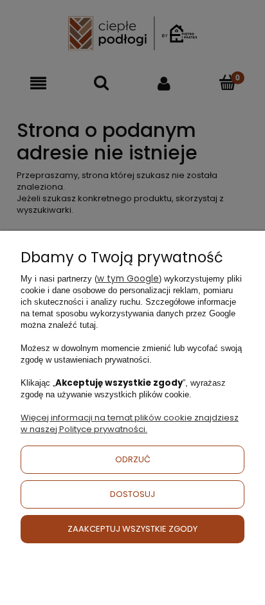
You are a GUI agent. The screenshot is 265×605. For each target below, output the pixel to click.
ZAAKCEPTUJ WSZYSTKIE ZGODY (132, 529)
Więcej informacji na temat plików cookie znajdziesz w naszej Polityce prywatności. (130, 423)
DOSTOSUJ (132, 494)
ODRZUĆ (133, 459)
